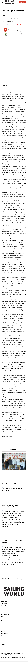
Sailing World (4, 635)
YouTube (3, 622)
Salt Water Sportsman (6, 637)
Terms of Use (4, 603)
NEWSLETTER (22, 2)
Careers (2, 607)
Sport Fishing (4, 640)
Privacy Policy (4, 601)
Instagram (3, 620)
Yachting (3, 644)
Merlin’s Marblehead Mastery (12, 579)
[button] (7, 24)
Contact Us (3, 605)
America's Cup (8, 436)
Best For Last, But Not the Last (13, 484)
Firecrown (9, 657)
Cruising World (4, 633)
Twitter (2, 618)
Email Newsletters (5, 614)
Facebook (3, 616)
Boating (3, 631)
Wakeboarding (4, 642)
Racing (4, 7)
